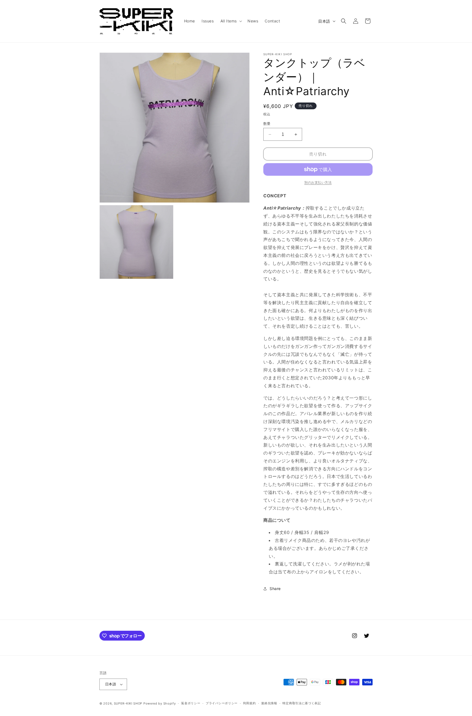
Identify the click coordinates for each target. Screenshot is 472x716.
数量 (267, 123)
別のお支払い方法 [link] (318, 182)
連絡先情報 (269, 703)
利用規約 (249, 703)
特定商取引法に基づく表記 (301, 703)
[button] (230, 21)
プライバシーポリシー (222, 703)
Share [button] (275, 588)
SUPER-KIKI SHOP (128, 703)
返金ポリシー (190, 703)
